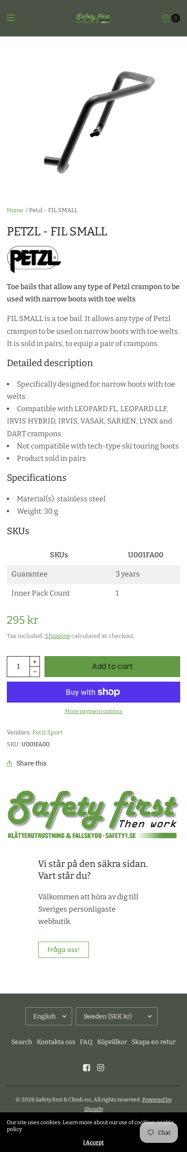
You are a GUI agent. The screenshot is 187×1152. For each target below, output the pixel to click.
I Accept (93, 1142)
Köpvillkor (112, 1042)
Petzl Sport (47, 732)
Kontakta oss (56, 1042)
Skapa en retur (154, 1042)
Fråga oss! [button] (63, 949)
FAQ (86, 1042)
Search (21, 1042)
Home (15, 210)
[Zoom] (93, 115)
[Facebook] (87, 1068)
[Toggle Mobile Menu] (17, 18)
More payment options (94, 711)
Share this (31, 763)
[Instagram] (101, 1068)
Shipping (57, 635)
